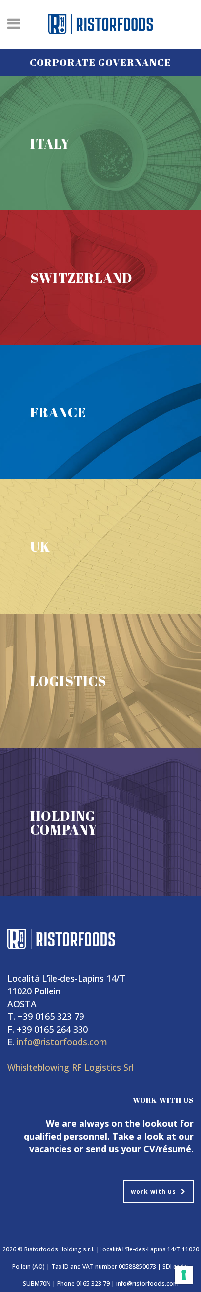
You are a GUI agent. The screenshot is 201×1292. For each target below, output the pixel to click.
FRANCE (58, 412)
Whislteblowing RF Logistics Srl (70, 1067)
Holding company (64, 822)
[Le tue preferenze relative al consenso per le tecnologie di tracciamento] (184, 1275)
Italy (50, 143)
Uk (40, 546)
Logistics (68, 680)
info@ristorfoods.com (62, 1042)
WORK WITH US (153, 1191)
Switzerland (81, 277)
